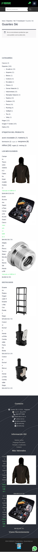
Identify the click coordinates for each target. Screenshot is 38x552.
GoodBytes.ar (19, 543)
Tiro (7, 114)
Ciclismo (8, 79)
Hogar (4, 120)
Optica (4, 127)
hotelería (23, 138)
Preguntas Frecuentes (19, 442)
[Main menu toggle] (34, 3)
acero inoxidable (9, 138)
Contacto (19, 447)
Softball (8, 111)
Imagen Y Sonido (7, 124)
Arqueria (8, 72)
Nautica (8, 98)
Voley (7, 117)
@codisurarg (20, 423)
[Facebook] (15, 426)
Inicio (3, 21)
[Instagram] (15, 423)
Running (8, 108)
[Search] (30, 9)
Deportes (5, 66)
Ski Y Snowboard (18, 21)
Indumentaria (10, 91)
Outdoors (9, 101)
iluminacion (6, 141)
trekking (22, 145)
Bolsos (8, 75)
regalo (15, 145)
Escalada (9, 82)
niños (6, 145)
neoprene (23, 141)
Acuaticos (9, 69)
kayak (14, 141)
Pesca (8, 104)
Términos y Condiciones (19, 445)
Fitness (8, 85)
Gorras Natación (11, 88)
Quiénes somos (19, 440)
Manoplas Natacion (12, 95)
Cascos (4, 63)
